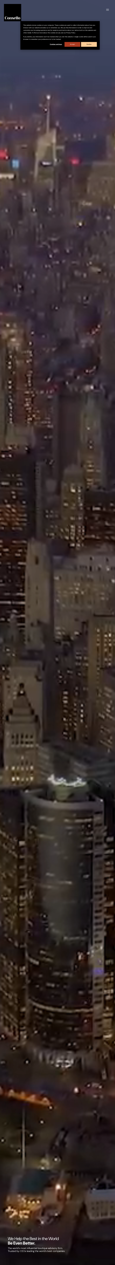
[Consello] (12, 12)
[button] (107, 10)
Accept (72, 44)
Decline (89, 44)
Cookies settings (56, 44)
